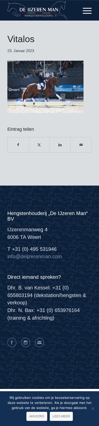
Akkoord (36, 416)
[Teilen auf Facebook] (18, 145)
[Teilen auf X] (39, 145)
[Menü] (85, 10)
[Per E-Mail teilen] (81, 145)
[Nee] (92, 408)
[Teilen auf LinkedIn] (60, 145)
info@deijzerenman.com (34, 256)
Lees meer (61, 416)
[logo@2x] (41, 10)
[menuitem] (85, 10)
